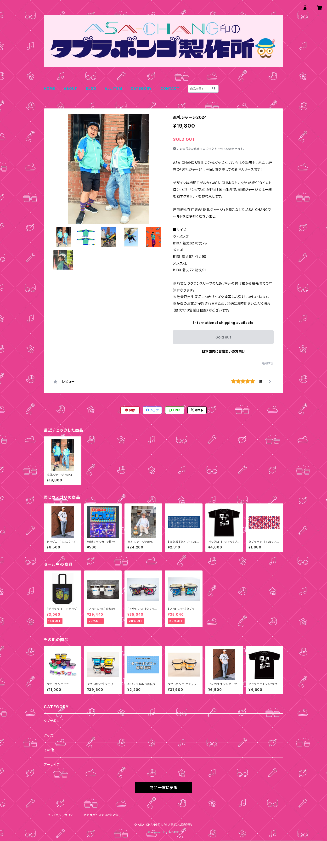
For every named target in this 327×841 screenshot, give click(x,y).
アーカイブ (52, 764)
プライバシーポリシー (62, 815)
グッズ (48, 735)
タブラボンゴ (53, 721)
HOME (49, 88)
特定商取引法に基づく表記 (101, 815)
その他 (49, 750)
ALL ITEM (113, 88)
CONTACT (169, 88)
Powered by (158, 832)
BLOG (91, 88)
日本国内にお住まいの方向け (223, 351)
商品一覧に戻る (163, 787)
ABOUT (70, 88)
